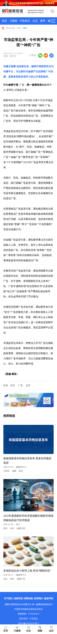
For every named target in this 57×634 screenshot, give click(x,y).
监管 (28, 385)
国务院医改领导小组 (22, 76)
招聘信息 (28, 598)
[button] (28, 404)
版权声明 (48, 598)
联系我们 (38, 598)
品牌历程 (18, 598)
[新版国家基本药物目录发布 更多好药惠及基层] (28, 440)
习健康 (13, 20)
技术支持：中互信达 (28, 618)
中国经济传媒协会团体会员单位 (28, 609)
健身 (50, 20)
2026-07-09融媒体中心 (14, 467)
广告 (20, 385)
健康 (14, 471)
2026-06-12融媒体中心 (14, 575)
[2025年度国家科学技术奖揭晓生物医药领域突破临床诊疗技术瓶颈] (28, 496)
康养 (42, 20)
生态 (35, 20)
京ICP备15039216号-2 (28, 623)
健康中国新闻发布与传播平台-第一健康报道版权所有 (28, 604)
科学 (12, 528)
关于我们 (8, 598)
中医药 (6, 471)
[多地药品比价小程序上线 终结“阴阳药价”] (28, 552)
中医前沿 (25, 20)
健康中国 (21, 528)
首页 (4, 20)
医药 (12, 385)
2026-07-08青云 (11, 524)
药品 (5, 579)
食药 (25, 28)
